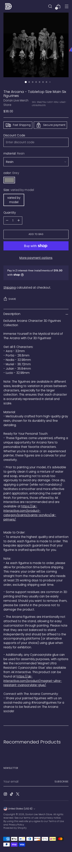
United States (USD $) (20, 808)
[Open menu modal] (66, 6)
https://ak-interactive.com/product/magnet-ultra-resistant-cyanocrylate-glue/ (32, 680)
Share (12, 299)
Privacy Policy (16, 824)
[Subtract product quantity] (7, 220)
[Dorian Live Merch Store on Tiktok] (12, 794)
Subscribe (62, 781)
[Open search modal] (50, 6)
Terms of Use (56, 821)
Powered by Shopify (14, 827)
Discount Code (14, 135)
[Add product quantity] (18, 220)
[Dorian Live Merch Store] (8, 6)
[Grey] (9, 180)
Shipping (9, 288)
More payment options (35, 258)
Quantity (9, 213)
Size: (18, 190)
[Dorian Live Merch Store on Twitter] (18, 794)
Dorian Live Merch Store (38, 814)
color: (11, 173)
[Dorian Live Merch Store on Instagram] (5, 794)
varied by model (13, 200)
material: (14, 153)
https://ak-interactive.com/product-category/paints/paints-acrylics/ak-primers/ (29, 512)
